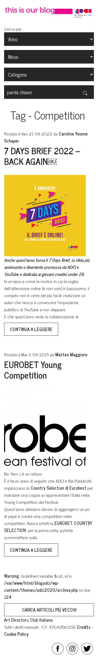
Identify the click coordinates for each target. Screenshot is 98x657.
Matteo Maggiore (71, 354)
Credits (84, 626)
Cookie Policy (16, 633)
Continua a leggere (31, 329)
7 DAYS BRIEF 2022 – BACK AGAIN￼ (42, 155)
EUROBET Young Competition (33, 369)
